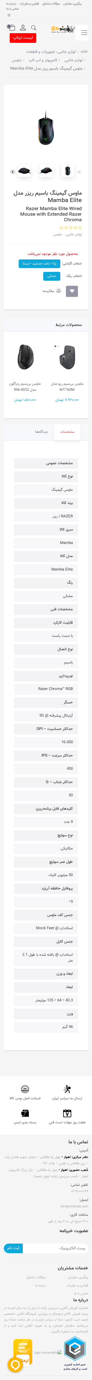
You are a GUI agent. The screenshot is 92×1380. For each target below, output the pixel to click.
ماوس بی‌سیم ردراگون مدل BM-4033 (25, 387)
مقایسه (48, 291)
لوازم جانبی (73, 234)
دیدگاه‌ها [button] (41, 432)
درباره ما (11, 4)
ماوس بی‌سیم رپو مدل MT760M (67, 387)
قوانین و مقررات (29, 4)
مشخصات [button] (67, 432)
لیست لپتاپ (23, 38)
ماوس (57, 234)
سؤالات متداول (51, 4)
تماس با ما (12, 9)
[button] (33, 28)
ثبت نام (13, 1248)
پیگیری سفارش (72, 4)
